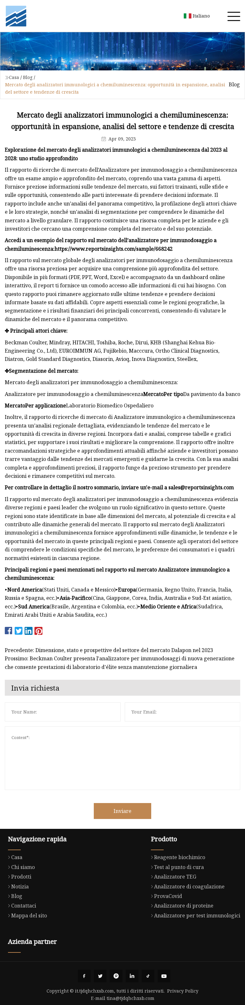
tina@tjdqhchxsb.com (130, 998)
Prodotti (21, 876)
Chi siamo (23, 867)
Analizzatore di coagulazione (189, 886)
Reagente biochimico (179, 857)
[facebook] (84, 976)
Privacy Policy (182, 991)
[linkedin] (132, 976)
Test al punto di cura (179, 867)
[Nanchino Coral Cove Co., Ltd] (16, 16)
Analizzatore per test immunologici (197, 915)
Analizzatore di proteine (183, 905)
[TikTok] (148, 976)
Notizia (20, 886)
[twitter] (100, 976)
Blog (28, 77)
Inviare (122, 811)
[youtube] (164, 976)
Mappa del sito (29, 915)
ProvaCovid (168, 896)
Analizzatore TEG (175, 876)
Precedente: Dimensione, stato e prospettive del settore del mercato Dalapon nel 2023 (109, 650)
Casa (14, 77)
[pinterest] (116, 976)
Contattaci (23, 905)
